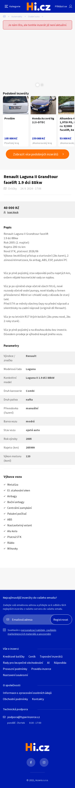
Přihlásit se (61, 6)
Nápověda (60, 662)
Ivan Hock (12, 212)
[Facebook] (31, 762)
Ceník (32, 656)
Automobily (16, 16)
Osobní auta (34, 16)
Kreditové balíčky (13, 656)
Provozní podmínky (15, 669)
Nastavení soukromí (15, 675)
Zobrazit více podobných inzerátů (35, 154)
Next (42, 85)
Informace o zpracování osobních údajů (27, 693)
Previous (33, 85)
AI (48, 662)
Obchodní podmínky (15, 699)
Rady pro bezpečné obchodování (23, 662)
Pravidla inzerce (41, 669)
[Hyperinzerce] (38, 6)
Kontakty (38, 699)
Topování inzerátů (51, 656)
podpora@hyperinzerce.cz (23, 717)
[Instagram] (44, 762)
